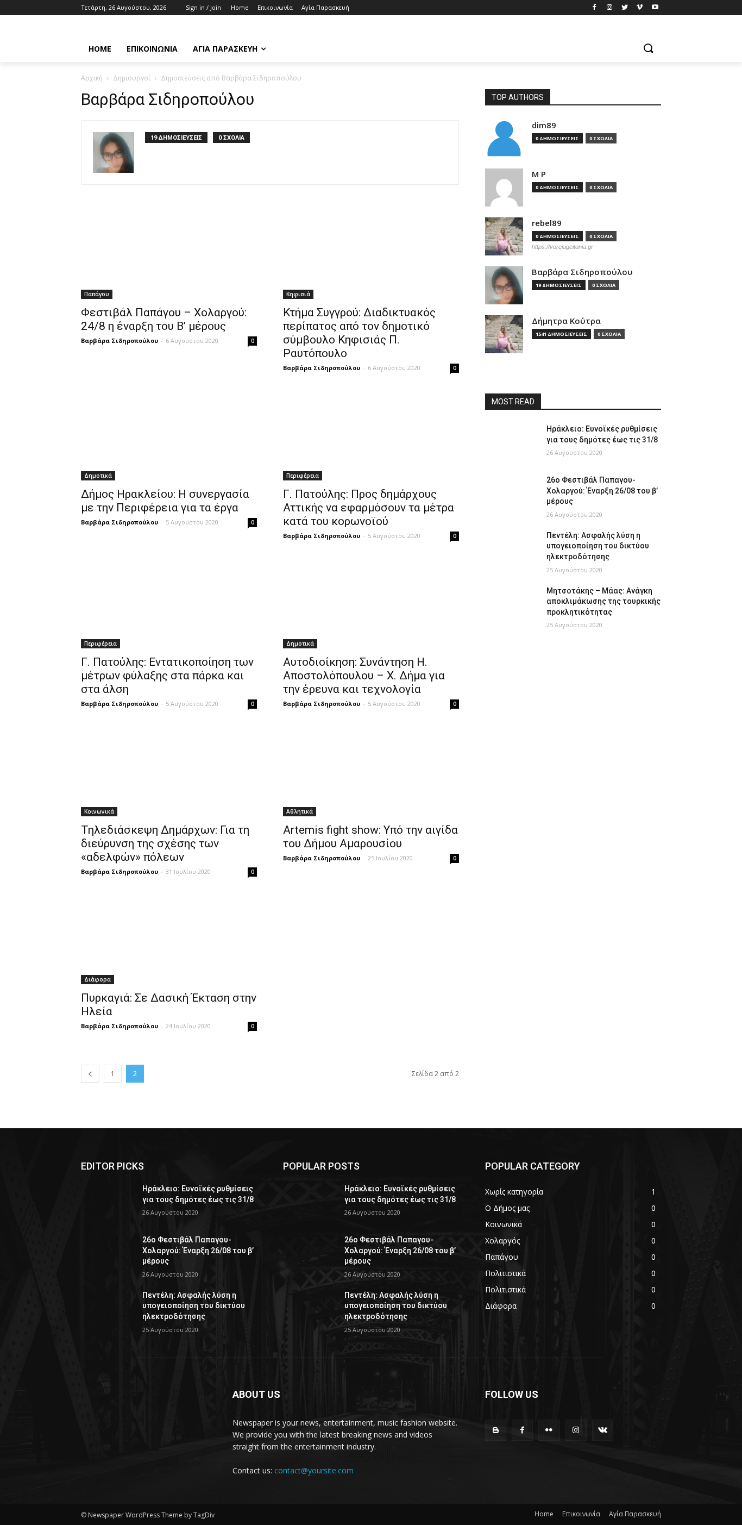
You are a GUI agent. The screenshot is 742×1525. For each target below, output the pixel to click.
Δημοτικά (98, 475)
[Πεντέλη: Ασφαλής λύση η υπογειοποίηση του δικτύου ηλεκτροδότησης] (511, 548)
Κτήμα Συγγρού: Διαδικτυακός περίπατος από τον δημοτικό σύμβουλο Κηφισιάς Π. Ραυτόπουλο (359, 333)
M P (539, 174)
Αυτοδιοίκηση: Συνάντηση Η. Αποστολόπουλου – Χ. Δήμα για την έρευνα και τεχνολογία (364, 675)
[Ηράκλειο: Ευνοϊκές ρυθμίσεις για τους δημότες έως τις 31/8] (511, 442)
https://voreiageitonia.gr (562, 246)
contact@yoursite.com (314, 1470)
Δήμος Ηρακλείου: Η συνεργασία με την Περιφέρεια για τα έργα (165, 501)
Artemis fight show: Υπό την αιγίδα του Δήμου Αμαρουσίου (370, 836)
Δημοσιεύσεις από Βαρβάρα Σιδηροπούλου (231, 78)
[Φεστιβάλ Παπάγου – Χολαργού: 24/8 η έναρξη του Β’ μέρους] (169, 255)
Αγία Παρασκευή (635, 1513)
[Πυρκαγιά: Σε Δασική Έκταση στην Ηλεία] (169, 940)
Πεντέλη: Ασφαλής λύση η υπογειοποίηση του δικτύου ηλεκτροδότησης (597, 546)
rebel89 (547, 223)
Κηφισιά (298, 294)
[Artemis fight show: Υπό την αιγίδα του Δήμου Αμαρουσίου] (371, 772)
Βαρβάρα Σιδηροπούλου (119, 340)
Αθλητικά (299, 811)
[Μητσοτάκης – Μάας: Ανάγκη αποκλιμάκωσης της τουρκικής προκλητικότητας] (511, 604)
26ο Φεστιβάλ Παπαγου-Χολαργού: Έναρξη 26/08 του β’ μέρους (602, 490)
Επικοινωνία (581, 1513)
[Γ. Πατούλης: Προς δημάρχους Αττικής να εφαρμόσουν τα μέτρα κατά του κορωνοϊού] (371, 436)
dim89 (544, 125)
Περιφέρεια (302, 475)
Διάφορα (97, 979)
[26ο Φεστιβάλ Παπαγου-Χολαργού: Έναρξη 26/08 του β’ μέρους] (511, 493)
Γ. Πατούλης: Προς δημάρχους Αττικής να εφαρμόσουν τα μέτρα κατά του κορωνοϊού (368, 508)
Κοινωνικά (99, 811)
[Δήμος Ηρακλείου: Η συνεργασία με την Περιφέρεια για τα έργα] (169, 436)
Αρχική (92, 78)
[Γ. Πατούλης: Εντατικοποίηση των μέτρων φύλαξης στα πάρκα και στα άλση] (169, 604)
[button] (648, 49)
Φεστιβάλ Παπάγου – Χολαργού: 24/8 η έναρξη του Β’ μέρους (164, 319)
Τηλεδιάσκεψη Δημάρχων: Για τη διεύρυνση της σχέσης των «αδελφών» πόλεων (165, 843)
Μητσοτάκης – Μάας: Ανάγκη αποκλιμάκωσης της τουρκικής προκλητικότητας (603, 601)
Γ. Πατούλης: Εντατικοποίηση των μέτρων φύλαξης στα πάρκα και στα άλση (167, 675)
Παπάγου (96, 294)
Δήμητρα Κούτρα (566, 321)
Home (544, 1513)
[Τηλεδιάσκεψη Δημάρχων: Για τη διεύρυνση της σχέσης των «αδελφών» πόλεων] (169, 772)
